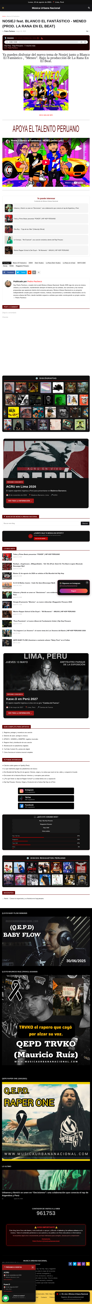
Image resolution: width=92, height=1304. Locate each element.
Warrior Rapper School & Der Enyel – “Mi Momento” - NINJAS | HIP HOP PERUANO (44, 611)
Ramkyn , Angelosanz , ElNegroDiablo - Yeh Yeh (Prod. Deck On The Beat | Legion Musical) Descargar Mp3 (47, 565)
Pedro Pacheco (34, 281)
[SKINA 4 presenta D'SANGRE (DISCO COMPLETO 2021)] (23, 879)
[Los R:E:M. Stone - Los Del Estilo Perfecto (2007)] (76, 867)
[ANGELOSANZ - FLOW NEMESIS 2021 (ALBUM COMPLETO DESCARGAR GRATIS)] (14, 867)
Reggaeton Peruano (22, 266)
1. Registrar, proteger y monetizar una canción (17, 732)
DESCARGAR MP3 (46, 115)
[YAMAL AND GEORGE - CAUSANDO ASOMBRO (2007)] (73, 879)
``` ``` (35, 473)
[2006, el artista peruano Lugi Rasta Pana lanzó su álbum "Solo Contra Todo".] (48, 879)
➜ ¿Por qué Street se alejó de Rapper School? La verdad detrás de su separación (28, 779)
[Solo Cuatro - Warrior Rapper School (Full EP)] (15, 412)
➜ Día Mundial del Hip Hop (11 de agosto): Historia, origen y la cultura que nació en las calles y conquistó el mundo (39, 772)
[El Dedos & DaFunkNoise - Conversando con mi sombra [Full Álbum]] (21, 387)
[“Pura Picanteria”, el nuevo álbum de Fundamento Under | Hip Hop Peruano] (48, 400)
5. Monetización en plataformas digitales (15, 746)
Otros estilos (46, 831)
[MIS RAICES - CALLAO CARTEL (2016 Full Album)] (58, 387)
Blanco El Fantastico (13, 16)
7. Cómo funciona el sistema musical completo (17, 752)
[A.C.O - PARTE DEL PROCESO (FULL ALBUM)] (11, 400)
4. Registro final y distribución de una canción (17, 742)
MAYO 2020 (81, 263)
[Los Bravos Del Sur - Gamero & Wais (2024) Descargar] (36, 879)
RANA (12, 266)
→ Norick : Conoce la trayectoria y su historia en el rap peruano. (23, 898)
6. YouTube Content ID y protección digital (16, 749)
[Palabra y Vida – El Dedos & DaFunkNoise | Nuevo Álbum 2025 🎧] (27, 412)
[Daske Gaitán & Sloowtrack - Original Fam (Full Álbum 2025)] (17, 424)
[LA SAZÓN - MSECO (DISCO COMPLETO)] (8, 387)
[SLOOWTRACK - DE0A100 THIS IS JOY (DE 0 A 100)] (66, 424)
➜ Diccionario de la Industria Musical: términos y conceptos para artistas (26, 775)
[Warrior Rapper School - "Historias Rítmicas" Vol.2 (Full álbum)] (64, 412)
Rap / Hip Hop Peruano (46, 820)
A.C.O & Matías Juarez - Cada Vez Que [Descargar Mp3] (34, 583)
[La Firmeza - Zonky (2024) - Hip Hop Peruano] (78, 424)
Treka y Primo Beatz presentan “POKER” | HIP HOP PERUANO (36, 554)
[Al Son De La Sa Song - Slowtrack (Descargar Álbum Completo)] (39, 867)
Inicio (4, 16)
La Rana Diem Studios (53, 263)
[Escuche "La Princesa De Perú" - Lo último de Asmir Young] (60, 879)
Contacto (44, 1297)
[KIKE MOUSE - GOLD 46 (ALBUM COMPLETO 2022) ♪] (26, 867)
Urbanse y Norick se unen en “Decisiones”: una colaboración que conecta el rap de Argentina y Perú (50, 594)
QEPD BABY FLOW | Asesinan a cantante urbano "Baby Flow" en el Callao (41, 640)
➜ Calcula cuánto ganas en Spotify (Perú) (15, 765)
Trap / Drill (46, 827)
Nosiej (5, 266)
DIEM (31, 263)
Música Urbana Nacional (46, 8)
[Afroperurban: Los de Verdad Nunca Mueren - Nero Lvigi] (23, 400)
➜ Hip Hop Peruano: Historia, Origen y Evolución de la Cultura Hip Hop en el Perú (28, 782)
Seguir (73, 591)
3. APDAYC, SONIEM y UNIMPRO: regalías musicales (20, 739)
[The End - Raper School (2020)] (54, 424)
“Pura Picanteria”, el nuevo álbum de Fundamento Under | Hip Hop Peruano (42, 621)
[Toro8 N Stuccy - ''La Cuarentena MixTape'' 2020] (70, 387)
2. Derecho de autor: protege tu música (15, 736)
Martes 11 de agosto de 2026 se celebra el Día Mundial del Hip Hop (38, 573)
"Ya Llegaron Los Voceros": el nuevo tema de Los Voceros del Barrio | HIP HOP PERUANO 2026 (49, 630)
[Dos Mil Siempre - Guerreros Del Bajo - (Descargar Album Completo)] (82, 387)
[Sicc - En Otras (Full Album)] (72, 400)
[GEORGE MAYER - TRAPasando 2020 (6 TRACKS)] (11, 879)
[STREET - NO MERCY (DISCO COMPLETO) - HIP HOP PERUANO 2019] (52, 412)
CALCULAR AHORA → (41, 538)
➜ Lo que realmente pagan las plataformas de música (19, 769)
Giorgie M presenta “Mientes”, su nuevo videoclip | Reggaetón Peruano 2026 (42, 602)
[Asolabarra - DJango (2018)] (60, 400)
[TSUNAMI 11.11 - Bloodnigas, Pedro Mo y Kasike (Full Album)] (76, 412)
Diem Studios (39, 263)
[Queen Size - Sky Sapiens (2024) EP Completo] (85, 400)
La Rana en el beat (69, 263)
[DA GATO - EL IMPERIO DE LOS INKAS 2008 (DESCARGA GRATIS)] (85, 879)
